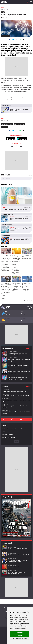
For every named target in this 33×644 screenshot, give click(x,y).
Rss (30, 419)
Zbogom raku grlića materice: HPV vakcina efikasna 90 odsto (16, 108)
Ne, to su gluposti (8, 434)
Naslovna (6, 608)
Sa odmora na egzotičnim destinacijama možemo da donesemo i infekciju (16, 411)
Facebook (12, 146)
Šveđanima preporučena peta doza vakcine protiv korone (16, 239)
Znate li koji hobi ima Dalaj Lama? (16, 566)
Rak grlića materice (19, 124)
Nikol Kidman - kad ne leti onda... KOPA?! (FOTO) (16, 554)
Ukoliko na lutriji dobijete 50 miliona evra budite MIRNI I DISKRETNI (16, 406)
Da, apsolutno (7, 432)
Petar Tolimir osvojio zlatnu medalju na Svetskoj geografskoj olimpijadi (16, 365)
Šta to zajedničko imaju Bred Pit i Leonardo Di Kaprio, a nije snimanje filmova (16, 560)
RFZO (11, 124)
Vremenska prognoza (16, 307)
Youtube (21, 146)
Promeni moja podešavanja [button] (20, 638)
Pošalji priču (27, 1)
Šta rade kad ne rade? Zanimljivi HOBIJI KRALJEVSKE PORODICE (16, 572)
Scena (6, 615)
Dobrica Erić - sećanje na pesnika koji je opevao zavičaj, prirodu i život (16, 400)
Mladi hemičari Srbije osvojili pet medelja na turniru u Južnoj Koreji (16, 359)
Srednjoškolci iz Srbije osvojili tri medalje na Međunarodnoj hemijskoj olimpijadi (16, 377)
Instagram (16, 146)
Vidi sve (28, 348)
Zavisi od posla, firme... (10, 437)
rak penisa (4, 127)
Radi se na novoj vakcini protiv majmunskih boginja (16, 217)
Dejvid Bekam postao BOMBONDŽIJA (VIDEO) (16, 548)
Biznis (6, 611)
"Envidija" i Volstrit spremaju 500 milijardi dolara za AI (16, 390)
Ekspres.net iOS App (10, 138)
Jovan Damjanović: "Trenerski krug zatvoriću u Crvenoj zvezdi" (16, 394)
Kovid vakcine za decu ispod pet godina (16, 199)
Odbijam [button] (20, 635)
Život (6, 618)
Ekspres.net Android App (22, 138)
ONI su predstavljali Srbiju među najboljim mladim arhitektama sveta (16, 371)
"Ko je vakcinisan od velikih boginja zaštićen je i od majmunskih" (16, 228)
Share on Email (23, 39)
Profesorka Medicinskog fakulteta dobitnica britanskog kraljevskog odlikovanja (16, 353)
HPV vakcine (5, 124)
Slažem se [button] (19, 632)
